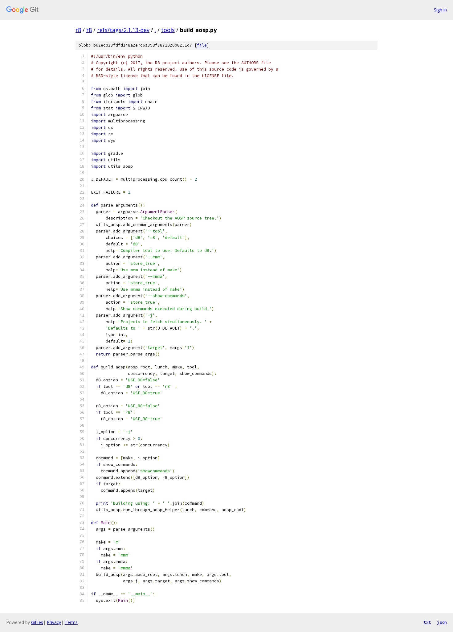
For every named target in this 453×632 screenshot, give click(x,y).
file (202, 45)
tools (168, 30)
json (442, 622)
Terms (71, 622)
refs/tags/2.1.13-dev (123, 30)
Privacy (54, 622)
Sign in (440, 10)
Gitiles (37, 622)
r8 (78, 30)
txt (427, 622)
